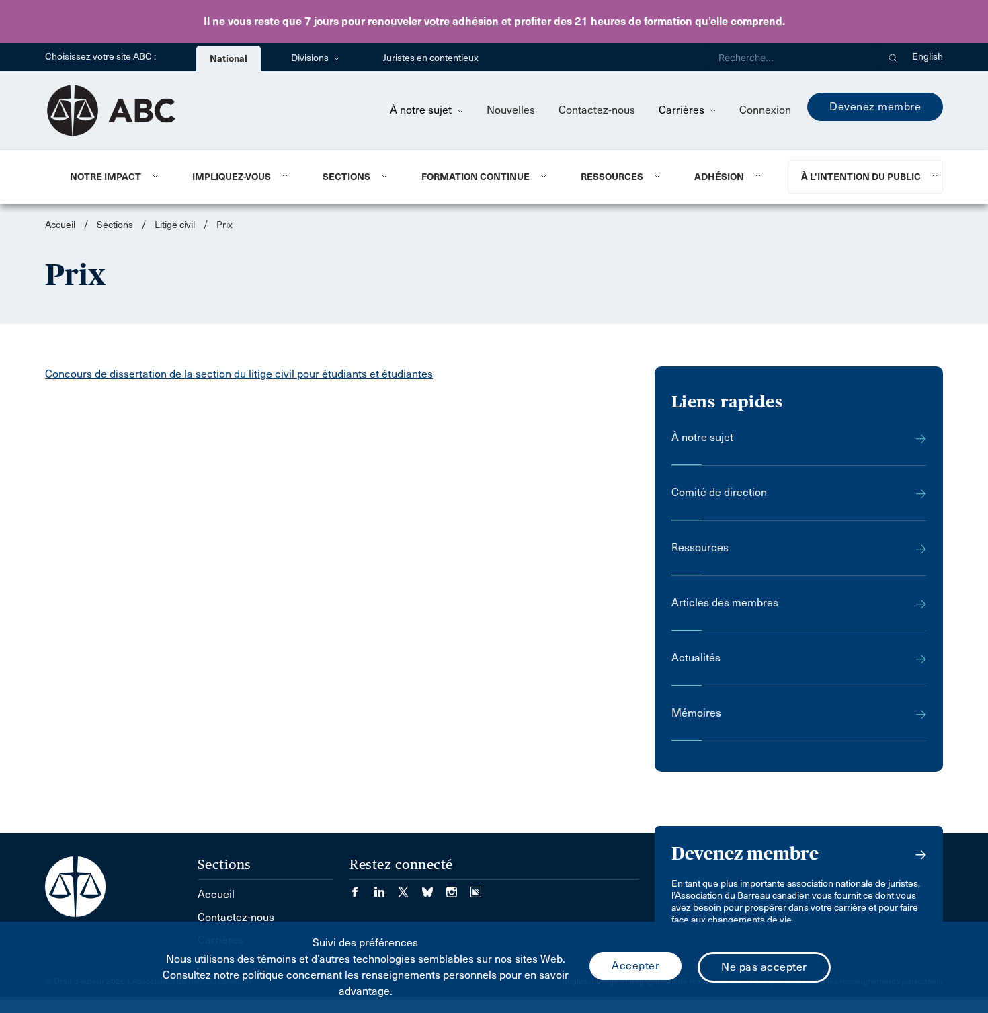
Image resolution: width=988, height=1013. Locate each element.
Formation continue (475, 177)
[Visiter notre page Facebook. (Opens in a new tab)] (361, 887)
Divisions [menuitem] (311, 58)
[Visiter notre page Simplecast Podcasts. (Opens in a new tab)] (475, 887)
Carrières (683, 110)
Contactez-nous (597, 110)
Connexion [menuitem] (765, 110)
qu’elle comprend (738, 21)
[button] (892, 57)
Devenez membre (875, 106)
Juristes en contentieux (431, 58)
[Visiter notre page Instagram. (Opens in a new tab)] (458, 887)
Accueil (60, 225)
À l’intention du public (861, 177)
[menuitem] (114, 177)
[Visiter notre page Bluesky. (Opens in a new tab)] (434, 887)
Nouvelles (511, 110)
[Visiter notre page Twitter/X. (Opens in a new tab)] (410, 887)
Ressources (612, 177)
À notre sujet (422, 110)
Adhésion (719, 177)
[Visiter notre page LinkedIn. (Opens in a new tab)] (386, 887)
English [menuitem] (927, 57)
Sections (346, 177)
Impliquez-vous (231, 177)
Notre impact (105, 177)
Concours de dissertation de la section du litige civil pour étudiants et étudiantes (239, 374)
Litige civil (175, 225)
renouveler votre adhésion (433, 21)
